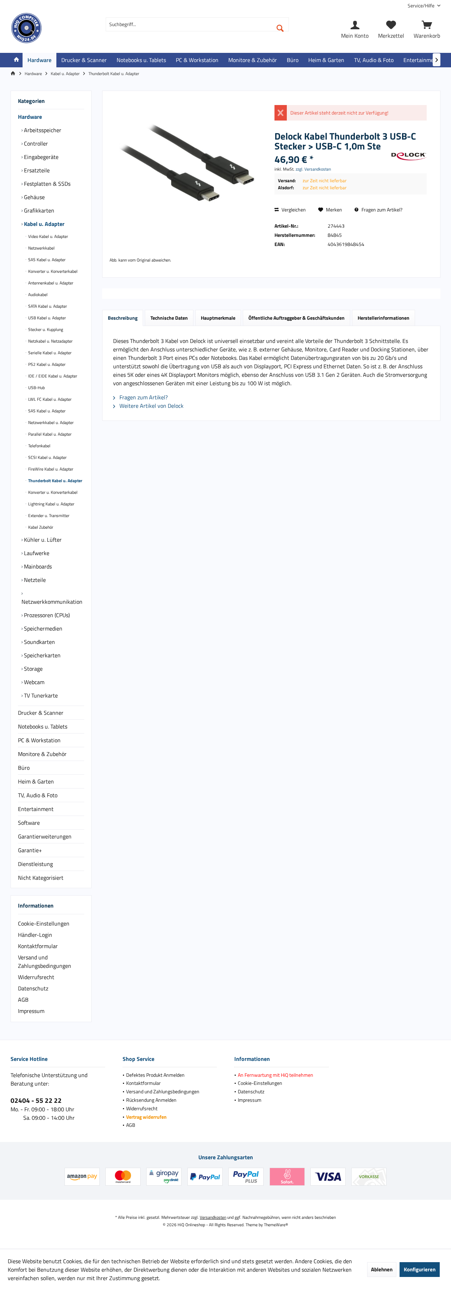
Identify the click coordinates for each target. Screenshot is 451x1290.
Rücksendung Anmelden (151, 1100)
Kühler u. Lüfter (42, 539)
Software (29, 822)
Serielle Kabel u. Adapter (49, 352)
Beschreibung (122, 317)
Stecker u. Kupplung (45, 329)
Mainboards (37, 566)
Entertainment (36, 809)
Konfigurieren (419, 1269)
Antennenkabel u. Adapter (50, 283)
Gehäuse (34, 197)
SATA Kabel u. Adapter (47, 306)
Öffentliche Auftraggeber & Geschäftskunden (296, 317)
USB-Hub (36, 387)
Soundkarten (39, 642)
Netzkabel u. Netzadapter (50, 341)
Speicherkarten (42, 655)
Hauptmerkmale (218, 317)
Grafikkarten (38, 210)
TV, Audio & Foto (37, 795)
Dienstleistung (35, 864)
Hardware (30, 116)
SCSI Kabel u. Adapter (47, 457)
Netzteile (34, 580)
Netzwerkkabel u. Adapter (50, 422)
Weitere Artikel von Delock (151, 405)
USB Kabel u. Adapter (46, 317)
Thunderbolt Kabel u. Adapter (54, 480)
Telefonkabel (38, 445)
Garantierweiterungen (45, 836)
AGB (23, 999)
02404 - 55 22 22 (36, 1100)
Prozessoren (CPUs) (46, 615)
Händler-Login (35, 934)
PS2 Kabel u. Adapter (46, 364)
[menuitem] (421, 5)
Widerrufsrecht (36, 977)
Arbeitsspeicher (42, 130)
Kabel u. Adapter (43, 224)
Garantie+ (30, 850)
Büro (24, 767)
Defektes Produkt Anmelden (155, 1075)
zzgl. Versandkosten (313, 169)
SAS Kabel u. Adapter (46, 259)
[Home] (17, 60)
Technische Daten (169, 317)
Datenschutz (33, 988)
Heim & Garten (36, 781)
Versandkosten (213, 1217)
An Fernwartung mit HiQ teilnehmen (275, 1075)
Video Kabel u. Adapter (47, 236)
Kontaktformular (38, 946)
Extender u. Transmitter (48, 515)
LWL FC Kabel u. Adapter (49, 399)
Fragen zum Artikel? (381, 209)
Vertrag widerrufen (146, 1116)
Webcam (33, 682)
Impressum (31, 1011)
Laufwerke (36, 553)
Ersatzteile (36, 170)
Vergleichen (293, 209)
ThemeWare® (276, 1224)
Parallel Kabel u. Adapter (49, 434)
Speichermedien (42, 628)
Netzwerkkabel (41, 248)
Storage (33, 668)
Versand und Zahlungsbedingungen (44, 961)
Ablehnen (382, 1269)
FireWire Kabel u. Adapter (50, 469)
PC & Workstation (39, 740)
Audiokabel (37, 294)
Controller (35, 143)
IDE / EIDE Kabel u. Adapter (52, 376)
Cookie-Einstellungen (43, 923)
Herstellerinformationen (383, 317)
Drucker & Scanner (40, 712)
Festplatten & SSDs (46, 183)
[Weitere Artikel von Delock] (409, 156)
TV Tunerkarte (40, 695)
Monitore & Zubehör (42, 754)
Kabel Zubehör (40, 527)
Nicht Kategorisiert (40, 877)
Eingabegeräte (40, 157)
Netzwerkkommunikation (51, 601)
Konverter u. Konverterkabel (52, 271)
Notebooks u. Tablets (42, 726)
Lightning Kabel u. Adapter (50, 503)
